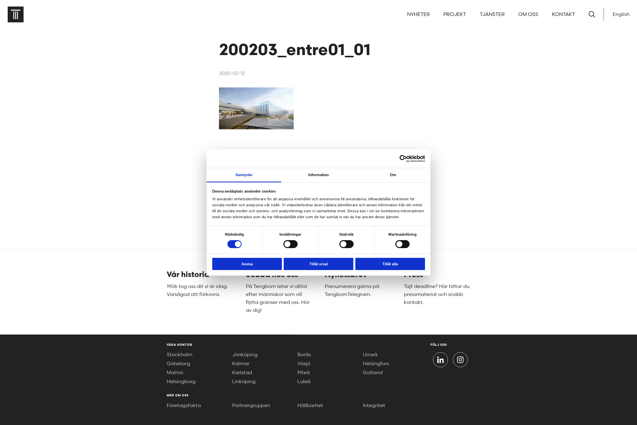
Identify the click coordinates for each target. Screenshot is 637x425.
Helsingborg (181, 382)
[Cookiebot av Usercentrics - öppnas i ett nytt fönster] (403, 158)
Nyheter (418, 14)
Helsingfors (376, 364)
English (621, 14)
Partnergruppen (251, 406)
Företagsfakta (184, 406)
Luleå (304, 382)
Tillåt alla (390, 264)
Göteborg (178, 364)
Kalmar (240, 364)
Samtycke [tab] (244, 175)
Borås (304, 355)
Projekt (454, 14)
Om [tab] (393, 175)
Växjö (303, 364)
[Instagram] (460, 359)
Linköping (244, 382)
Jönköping (245, 355)
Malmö (175, 373)
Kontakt (563, 14)
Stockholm (179, 355)
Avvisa (247, 264)
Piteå (303, 373)
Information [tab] (318, 175)
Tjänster (492, 14)
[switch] (290, 244)
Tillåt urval (319, 264)
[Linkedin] (440, 359)
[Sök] (592, 14)
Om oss (528, 14)
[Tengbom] (15, 14)
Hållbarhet (310, 406)
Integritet (374, 406)
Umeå (370, 355)
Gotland (373, 373)
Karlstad (242, 373)
